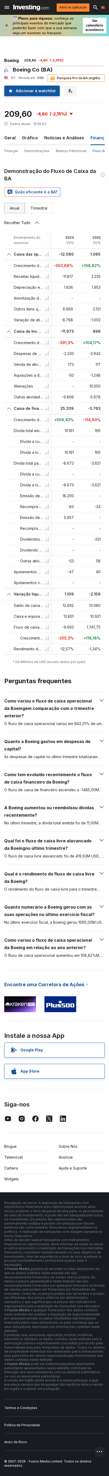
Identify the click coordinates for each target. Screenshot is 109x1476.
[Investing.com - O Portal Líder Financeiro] (31, 7)
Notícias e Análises (64, 137)
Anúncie (66, 1157)
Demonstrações (36, 151)
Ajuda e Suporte (73, 1168)
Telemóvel (13, 1157)
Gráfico (30, 137)
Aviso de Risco (15, 1442)
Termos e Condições (20, 1408)
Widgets (11, 1179)
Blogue (10, 1146)
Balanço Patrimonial (71, 151)
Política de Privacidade (22, 1425)
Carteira (11, 1168)
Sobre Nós (68, 1146)
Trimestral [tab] (38, 208)
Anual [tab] (14, 208)
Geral (10, 137)
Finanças (11, 151)
